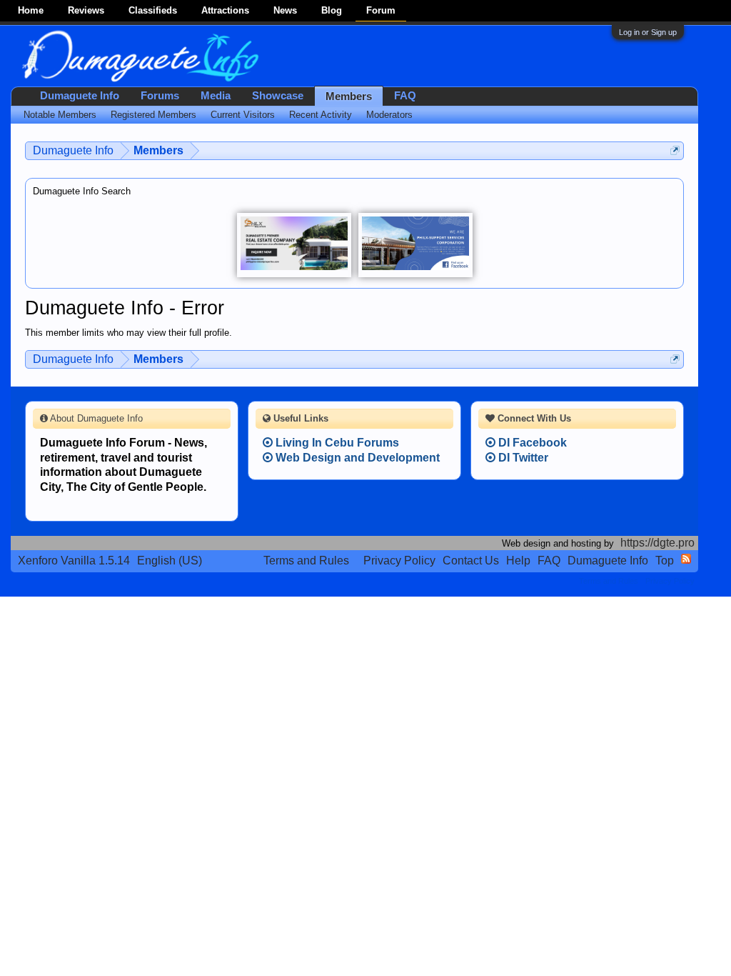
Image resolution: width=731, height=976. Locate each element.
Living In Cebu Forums (336, 443)
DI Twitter (521, 458)
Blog (331, 10)
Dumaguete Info (79, 95)
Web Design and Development (356, 458)
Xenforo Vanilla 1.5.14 (74, 560)
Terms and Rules (306, 560)
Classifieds (152, 10)
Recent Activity (320, 114)
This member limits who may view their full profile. (128, 332)
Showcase (277, 95)
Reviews (86, 10)
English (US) (169, 560)
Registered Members (153, 114)
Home (31, 10)
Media (216, 95)
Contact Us (471, 560)
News (285, 10)
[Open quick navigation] (675, 150)
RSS (686, 559)
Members (349, 96)
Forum (380, 10)
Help (518, 560)
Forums (160, 95)
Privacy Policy (399, 560)
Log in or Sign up (648, 32)
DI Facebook (531, 443)
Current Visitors (243, 114)
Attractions (225, 10)
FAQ (405, 95)
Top (664, 560)
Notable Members (60, 114)
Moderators (389, 114)
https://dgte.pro (657, 543)
